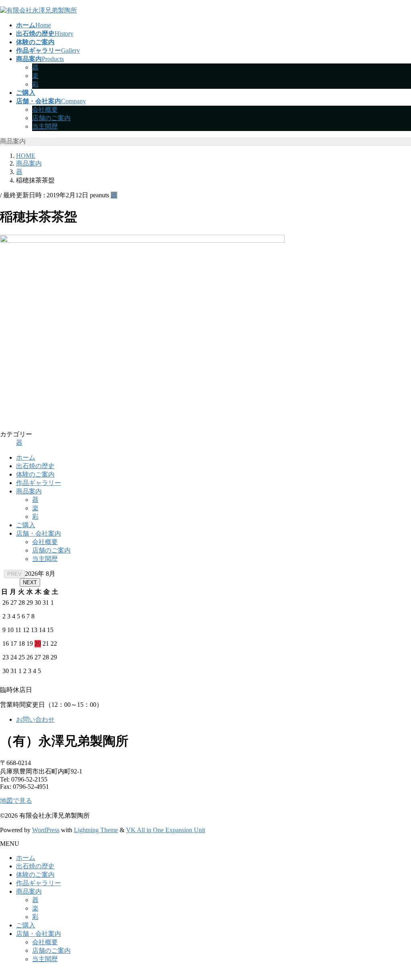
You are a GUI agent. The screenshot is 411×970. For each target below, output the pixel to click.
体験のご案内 (35, 474)
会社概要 (45, 109)
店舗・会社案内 (38, 533)
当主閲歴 (45, 126)
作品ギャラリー (38, 482)
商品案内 (29, 491)
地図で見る (16, 800)
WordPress (45, 830)
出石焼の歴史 (35, 465)
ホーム (25, 457)
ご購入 (25, 525)
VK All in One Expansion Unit (165, 830)
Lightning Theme (96, 830)
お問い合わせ (35, 719)
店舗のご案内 (51, 118)
